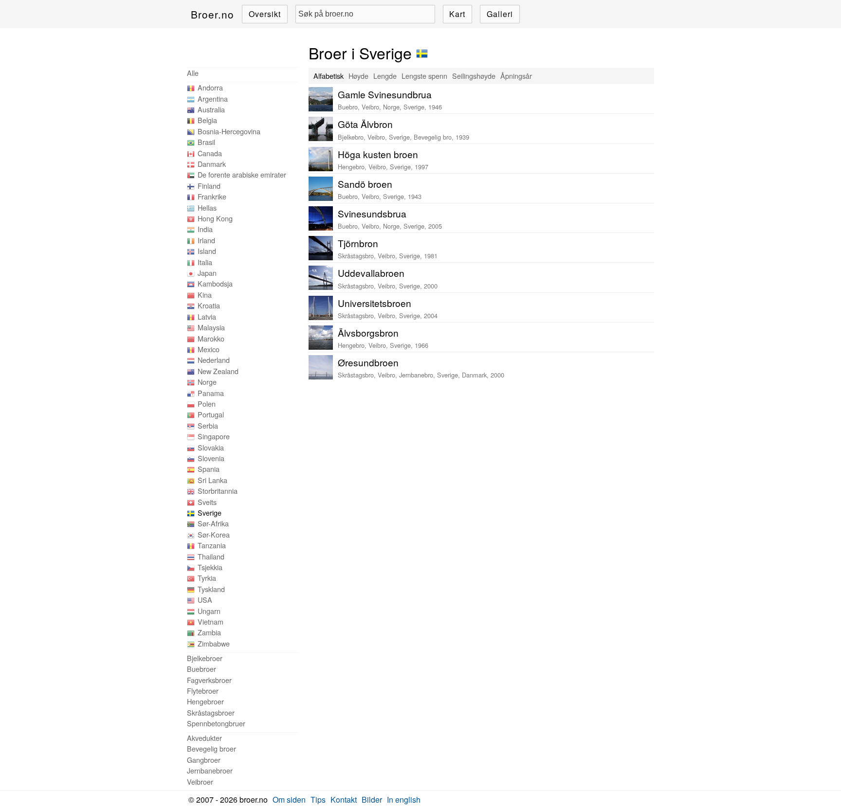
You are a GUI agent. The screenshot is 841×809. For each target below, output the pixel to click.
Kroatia (209, 305)
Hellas (207, 207)
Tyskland (211, 589)
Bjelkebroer (204, 658)
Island (207, 251)
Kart (457, 13)
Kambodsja (215, 283)
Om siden (289, 799)
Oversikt (265, 13)
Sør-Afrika (213, 523)
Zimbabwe (214, 643)
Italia (205, 262)
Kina (205, 294)
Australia (211, 109)
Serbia (208, 425)
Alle (193, 73)
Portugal (211, 414)
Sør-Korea (214, 534)
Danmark (212, 164)
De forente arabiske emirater (242, 174)
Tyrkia (207, 578)
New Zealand (218, 371)
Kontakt (343, 799)
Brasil (206, 142)
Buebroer (201, 669)
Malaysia (211, 327)
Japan (207, 273)
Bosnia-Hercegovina (229, 131)
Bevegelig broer (211, 748)
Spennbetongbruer (216, 723)
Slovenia (211, 458)
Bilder (372, 799)
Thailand (211, 556)
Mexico (208, 349)
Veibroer (200, 781)
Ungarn (209, 611)
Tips (318, 799)
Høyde (358, 76)
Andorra (210, 87)
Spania (208, 469)
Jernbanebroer (210, 770)
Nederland (214, 360)
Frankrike (212, 196)
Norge (207, 382)
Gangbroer (203, 760)
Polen (207, 403)
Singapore (214, 436)
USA (205, 599)
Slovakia (211, 447)
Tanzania (212, 545)
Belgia (207, 120)
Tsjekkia (210, 567)
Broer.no (212, 14)
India (205, 229)
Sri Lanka (212, 480)
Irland (206, 240)
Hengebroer (205, 701)
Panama (211, 393)
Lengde (385, 76)
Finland (209, 185)
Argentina (213, 98)
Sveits (207, 502)
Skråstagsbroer (211, 712)
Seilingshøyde (473, 76)
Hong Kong (215, 218)
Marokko (211, 338)
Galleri (500, 13)
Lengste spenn (424, 76)
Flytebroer (203, 690)
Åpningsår (516, 76)
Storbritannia (218, 490)
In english (403, 799)
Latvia (207, 316)
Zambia (209, 632)
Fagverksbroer (209, 680)
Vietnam (210, 621)
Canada (210, 153)
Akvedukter (204, 738)
